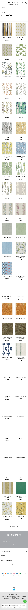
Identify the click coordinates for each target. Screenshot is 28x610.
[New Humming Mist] (7, 68)
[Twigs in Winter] (21, 89)
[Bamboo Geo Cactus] (7, 388)
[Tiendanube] (14, 602)
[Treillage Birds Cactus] (21, 108)
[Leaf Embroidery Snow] (21, 188)
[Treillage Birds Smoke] (21, 148)
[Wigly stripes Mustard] (7, 29)
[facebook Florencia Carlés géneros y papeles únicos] (15, 564)
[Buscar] (25, 7)
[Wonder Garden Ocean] (21, 268)
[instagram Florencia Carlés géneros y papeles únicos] (12, 564)
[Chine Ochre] (21, 508)
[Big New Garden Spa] (7, 468)
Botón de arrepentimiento (14, 600)
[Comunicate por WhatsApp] (25, 601)
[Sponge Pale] (7, 248)
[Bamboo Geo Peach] (21, 388)
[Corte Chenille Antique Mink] (7, 329)
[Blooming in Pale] (7, 288)
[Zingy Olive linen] (7, 50)
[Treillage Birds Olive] (7, 168)
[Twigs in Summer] (21, 68)
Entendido (19, 607)
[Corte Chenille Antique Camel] (7, 309)
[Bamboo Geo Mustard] (21, 408)
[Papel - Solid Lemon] (21, 288)
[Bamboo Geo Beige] (7, 408)
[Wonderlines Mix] (21, 369)
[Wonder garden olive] (7, 508)
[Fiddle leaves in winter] (7, 188)
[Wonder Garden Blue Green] (21, 248)
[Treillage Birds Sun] (7, 148)
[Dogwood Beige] (7, 449)
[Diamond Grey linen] (21, 468)
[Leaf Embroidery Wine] (21, 209)
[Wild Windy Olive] (21, 50)
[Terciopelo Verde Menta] (21, 488)
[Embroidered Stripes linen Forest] (21, 349)
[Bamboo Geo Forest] (7, 429)
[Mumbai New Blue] (7, 349)
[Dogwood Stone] (21, 429)
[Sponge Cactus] (21, 229)
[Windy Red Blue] (7, 268)
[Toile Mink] (7, 369)
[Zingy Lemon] (21, 29)
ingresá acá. (22, 598)
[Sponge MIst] (7, 229)
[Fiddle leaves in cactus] (21, 168)
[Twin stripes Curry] (7, 488)
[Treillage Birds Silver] (7, 128)
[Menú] (2, 3)
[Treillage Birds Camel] (21, 128)
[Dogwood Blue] (21, 449)
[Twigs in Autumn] (7, 89)
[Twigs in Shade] (7, 108)
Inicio (2, 12)
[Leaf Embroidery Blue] (7, 209)
